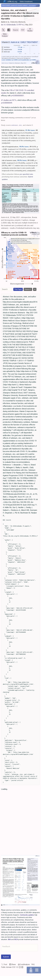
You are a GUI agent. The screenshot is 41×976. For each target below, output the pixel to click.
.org (12, 2)
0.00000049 (6, 103)
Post (5, 964)
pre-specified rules (26, 174)
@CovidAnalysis (24, 964)
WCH (16, 939)
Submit (6, 957)
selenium (14, 125)
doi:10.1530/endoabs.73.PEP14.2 (12, 25)
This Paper (18, 289)
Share (13, 964)
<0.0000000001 (17, 96)
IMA (9, 939)
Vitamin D (28, 289)
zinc (20, 125)
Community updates (27, 915)
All (35, 289)
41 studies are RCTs (8, 100)
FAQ (33, 964)
